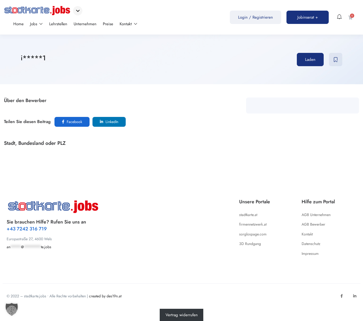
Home (18, 24)
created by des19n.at (105, 296)
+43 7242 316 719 (27, 228)
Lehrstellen (58, 24)
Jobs (34, 24)
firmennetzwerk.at (253, 224)
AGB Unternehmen (316, 214)
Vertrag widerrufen (182, 315)
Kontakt (126, 24)
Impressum (310, 253)
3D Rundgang (250, 243)
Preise (108, 24)
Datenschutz (311, 243)
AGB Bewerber (313, 224)
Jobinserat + (307, 17)
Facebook (74, 121)
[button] (11, 309)
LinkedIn (111, 121)
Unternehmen (85, 24)
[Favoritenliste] (335, 59)
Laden (310, 59)
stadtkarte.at (248, 214)
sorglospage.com (253, 234)
